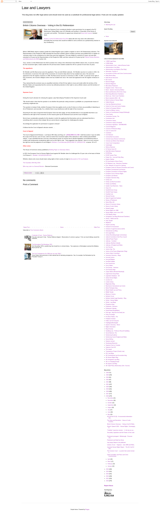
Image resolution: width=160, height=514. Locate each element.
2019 (107, 389)
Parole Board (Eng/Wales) (113, 310)
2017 (107, 393)
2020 (107, 386)
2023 (107, 379)
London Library (110, 282)
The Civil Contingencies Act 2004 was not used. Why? (46, 253)
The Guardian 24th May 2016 (31, 162)
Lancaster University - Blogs (113, 255)
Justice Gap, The (110, 249)
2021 (107, 384)
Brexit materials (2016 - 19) (113, 98)
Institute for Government (112, 226)
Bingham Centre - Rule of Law (114, 87)
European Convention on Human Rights (116, 171)
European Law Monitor (112, 175)
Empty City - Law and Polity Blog (114, 157)
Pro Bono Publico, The (112, 316)
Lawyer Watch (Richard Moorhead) (115, 271)
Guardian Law (109, 194)
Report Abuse (108, 485)
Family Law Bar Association (113, 181)
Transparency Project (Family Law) (115, 351)
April (109, 459)
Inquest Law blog (110, 224)
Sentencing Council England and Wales (116, 337)
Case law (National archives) (113, 104)
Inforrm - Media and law (112, 218)
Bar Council (109, 79)
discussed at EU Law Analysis (79, 159)
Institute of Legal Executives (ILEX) (115, 228)
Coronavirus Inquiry (111, 120)
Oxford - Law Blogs (111, 302)
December (110, 398)
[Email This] (36, 173)
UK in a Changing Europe (112, 361)
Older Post (97, 227)
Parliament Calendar (111, 308)
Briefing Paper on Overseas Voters (59, 149)
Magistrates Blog (110, 284)
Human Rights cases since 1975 (114, 212)
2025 (107, 375)
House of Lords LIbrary (112, 206)
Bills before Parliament (112, 85)
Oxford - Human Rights (112, 300)
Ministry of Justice (111, 294)
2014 (107, 471)
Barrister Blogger (110, 81)
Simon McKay (109, 339)
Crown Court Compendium (113, 143)
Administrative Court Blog (112, 67)
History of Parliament (111, 200)
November (110, 400)
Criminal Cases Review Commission (115, 139)
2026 (107, 372)
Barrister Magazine (111, 83)
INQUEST (108, 222)
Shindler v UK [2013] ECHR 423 (42, 155)
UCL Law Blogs (110, 353)
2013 (107, 473)
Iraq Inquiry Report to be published (116, 442)
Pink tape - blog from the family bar (115, 312)
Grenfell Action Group (111, 190)
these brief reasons (86, 33)
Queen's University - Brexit (113, 324)
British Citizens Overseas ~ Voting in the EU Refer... (121, 424)
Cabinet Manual (110, 102)
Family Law (109, 179)
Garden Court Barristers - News (114, 186)
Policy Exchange (110, 314)
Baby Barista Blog (110, 75)
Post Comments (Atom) (36, 230)
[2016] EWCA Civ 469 (72, 135)
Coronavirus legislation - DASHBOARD (116, 124)
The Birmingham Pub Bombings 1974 (42, 244)
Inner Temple (109, 220)
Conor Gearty (109, 114)
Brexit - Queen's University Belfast (115, 90)
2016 (107, 396)
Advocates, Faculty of (112, 71)
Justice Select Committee (113, 253)
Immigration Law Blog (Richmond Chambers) (118, 216)
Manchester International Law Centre (115, 286)
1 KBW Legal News (111, 61)
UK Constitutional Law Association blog (116, 355)
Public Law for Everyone (112, 320)
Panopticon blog (110, 304)
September (111, 405)
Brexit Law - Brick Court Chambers (115, 96)
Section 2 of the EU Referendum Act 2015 (56, 38)
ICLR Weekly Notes (111, 214)
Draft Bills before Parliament (113, 151)
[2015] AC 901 (81, 142)
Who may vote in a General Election (33, 166)
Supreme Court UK (111, 347)
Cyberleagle (109, 145)
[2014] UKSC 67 (71, 142)
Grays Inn (108, 188)
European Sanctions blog (112, 177)
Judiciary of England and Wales (114, 245)
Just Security (109, 247)
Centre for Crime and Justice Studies (115, 106)
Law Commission (110, 263)
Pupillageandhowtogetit (112, 322)
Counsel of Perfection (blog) (113, 128)
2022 (107, 382)
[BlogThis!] (38, 173)
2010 (107, 480)
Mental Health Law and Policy (114, 290)
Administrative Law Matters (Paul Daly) (116, 69)
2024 (107, 377)
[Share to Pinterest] (43, 173)
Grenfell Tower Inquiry (111, 192)
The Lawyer (109, 349)
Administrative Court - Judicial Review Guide (118, 65)
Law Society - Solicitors (112, 267)
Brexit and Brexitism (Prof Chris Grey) (116, 92)
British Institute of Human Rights (114, 100)
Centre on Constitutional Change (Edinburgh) (117, 112)
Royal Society (109, 329)
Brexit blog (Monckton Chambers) (115, 94)
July (109, 409)
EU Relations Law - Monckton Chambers (116, 163)
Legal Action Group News (112, 273)
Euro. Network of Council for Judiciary (116, 165)
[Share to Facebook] (41, 173)
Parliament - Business (112, 306)
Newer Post (26, 227)
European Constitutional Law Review (115, 169)
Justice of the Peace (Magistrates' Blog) (116, 251)
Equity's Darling (110, 159)
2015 (107, 469)
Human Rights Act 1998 (112, 210)
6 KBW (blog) (109, 63)
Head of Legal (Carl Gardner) (113, 198)
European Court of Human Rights (114, 173)
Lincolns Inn (109, 280)
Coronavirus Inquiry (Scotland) (114, 122)
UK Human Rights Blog (112, 357)
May (109, 414)
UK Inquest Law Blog (111, 363)
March (109, 461)
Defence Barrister (110, 147)
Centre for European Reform (113, 108)
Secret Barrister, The (111, 333)
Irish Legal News (110, 233)
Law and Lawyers (36, 8)
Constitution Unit (110, 118)
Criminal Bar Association (112, 136)
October (110, 402)
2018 (107, 391)
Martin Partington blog (111, 288)
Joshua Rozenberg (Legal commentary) (116, 235)
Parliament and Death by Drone (115, 440)
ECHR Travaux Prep (111, 155)
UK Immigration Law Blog (112, 359)
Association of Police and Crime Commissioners (119, 73)
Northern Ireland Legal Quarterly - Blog (116, 298)
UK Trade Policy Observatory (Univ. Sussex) (118, 365)
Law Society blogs (110, 269)
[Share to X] (40, 173)
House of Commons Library (113, 204)
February (110, 463)
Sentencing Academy (111, 335)
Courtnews (108, 132)
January (110, 466)
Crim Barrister (109, 134)
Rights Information (110, 327)
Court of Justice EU (111, 130)
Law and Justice (110, 257)
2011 (107, 478)
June (109, 412)
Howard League (110, 208)
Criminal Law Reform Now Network (115, 141)
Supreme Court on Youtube (113, 345)
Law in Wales (109, 265)
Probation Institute (110, 318)
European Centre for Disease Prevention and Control (120, 167)
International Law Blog (112, 231)
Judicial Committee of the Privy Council (116, 237)
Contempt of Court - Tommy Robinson (42, 235)
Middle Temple (109, 292)
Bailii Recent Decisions (112, 77)
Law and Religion (110, 259)
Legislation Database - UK (113, 275)
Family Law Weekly (111, 183)
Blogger (87, 509)
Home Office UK (110, 202)
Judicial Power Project (112, 239)
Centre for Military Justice (112, 110)
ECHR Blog (109, 153)
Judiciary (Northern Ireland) (113, 243)
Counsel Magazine (111, 126)
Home (61, 227)
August (110, 407)
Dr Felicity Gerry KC (111, 149)
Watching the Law (110, 24)
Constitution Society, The (112, 116)
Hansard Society (110, 196)
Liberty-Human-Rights (111, 277)
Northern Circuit (110, 296)
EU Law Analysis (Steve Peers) (114, 161)
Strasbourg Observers (111, 343)
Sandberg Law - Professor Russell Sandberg (117, 331)
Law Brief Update (110, 261)
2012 (107, 476)
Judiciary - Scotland (111, 241)
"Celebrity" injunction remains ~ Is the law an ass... (121, 430)
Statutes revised (110, 341)
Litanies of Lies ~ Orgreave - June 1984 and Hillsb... (121, 444)
